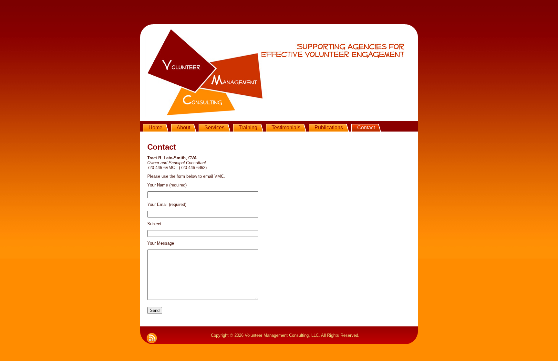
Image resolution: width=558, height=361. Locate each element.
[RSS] (152, 338)
